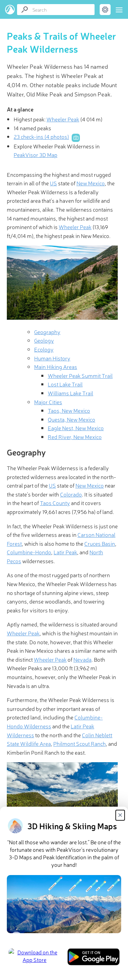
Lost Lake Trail (65, 384)
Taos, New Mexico (69, 410)
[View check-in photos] (76, 138)
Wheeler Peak (62, 119)
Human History (52, 358)
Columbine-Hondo (29, 552)
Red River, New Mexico (75, 436)
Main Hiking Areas (55, 366)
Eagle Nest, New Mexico (76, 428)
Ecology (44, 349)
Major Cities (48, 402)
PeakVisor (10, 9)
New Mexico (90, 183)
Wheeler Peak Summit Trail (80, 375)
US (53, 183)
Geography (47, 331)
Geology (44, 340)
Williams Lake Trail (70, 393)
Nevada (82, 659)
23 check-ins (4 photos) (41, 136)
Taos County (55, 502)
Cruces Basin (99, 543)
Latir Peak (65, 552)
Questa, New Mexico (71, 419)
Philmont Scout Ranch (79, 743)
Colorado (71, 494)
